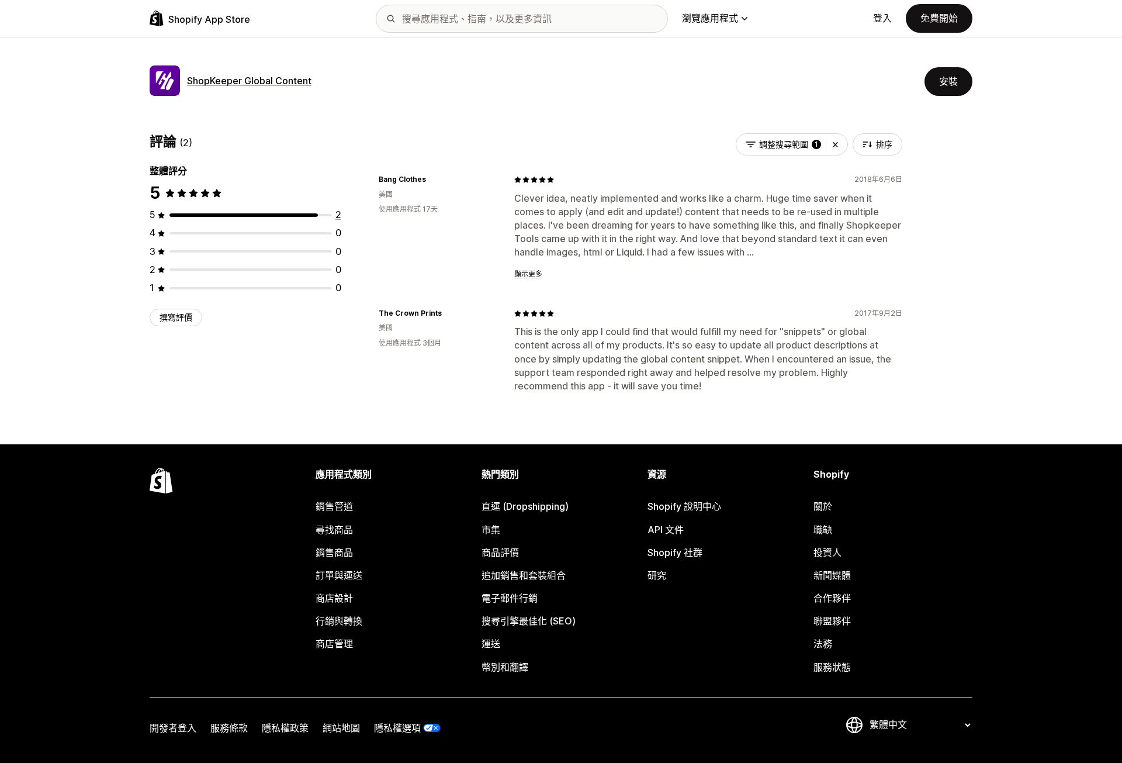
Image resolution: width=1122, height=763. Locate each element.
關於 (822, 506)
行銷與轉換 (339, 621)
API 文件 (665, 530)
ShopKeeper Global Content (249, 81)
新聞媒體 (832, 575)
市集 (491, 530)
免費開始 (939, 18)
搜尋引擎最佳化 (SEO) (529, 621)
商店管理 (334, 644)
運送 (491, 644)
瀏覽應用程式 (710, 18)
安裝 (948, 81)
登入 (882, 18)
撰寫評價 (176, 317)
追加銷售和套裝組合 (524, 575)
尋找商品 (334, 530)
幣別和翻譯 (505, 667)
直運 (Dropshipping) (525, 506)
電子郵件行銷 (510, 598)
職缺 (822, 530)
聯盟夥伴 (832, 621)
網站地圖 (341, 728)
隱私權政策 (285, 728)
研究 (656, 575)
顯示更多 (528, 274)
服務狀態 (832, 667)
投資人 (827, 552)
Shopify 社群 (674, 552)
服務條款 (229, 728)
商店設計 (334, 598)
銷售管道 (334, 506)
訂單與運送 (339, 575)
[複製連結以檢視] (433, 179)
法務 (822, 644)
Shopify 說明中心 (684, 506)
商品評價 (500, 552)
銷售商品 (334, 552)
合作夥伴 (832, 598)
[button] (835, 144)
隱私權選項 (397, 728)
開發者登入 (173, 728)
